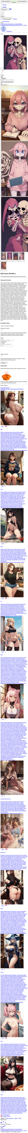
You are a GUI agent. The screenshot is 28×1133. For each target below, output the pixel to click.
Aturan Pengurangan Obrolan (7, 81)
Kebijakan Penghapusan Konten (11, 25)
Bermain (3, 78)
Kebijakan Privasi (5, 24)
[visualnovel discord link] (10, 9)
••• (1, 76)
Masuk (4, 9)
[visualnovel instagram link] (5, 1122)
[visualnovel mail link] (5, 1126)
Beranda (4, 4)
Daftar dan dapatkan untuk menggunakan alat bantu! (14, 2)
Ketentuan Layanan (13, 24)
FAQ (2, 1126)
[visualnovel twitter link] (3, 1122)
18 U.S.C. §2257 (23, 25)
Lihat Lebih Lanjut (5, 387)
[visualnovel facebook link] (1, 1122)
